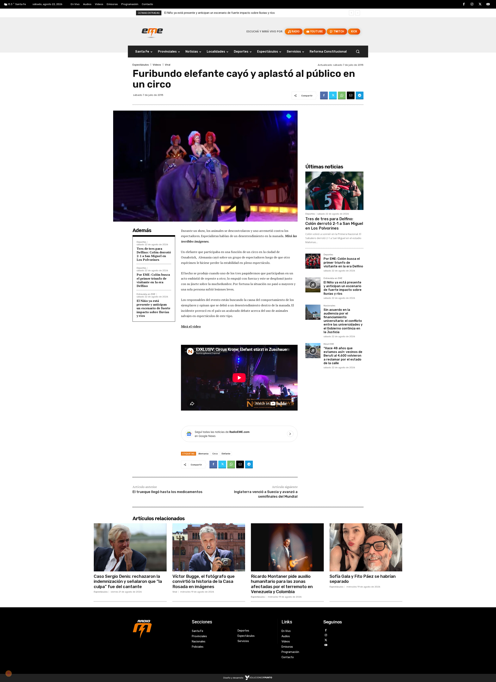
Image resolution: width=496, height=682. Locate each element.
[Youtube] (488, 4)
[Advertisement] (334, 131)
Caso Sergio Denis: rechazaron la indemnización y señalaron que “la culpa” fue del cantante (128, 581)
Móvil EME (329, 344)
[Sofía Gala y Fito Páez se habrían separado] (366, 547)
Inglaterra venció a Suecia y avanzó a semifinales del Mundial (266, 494)
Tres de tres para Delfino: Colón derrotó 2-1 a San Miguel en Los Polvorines (154, 254)
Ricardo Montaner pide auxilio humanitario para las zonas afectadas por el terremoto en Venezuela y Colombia (282, 584)
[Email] (351, 95)
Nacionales (329, 306)
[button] (357, 51)
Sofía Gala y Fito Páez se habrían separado (363, 579)
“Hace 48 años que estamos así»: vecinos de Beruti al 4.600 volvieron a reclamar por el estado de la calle (343, 355)
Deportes (141, 242)
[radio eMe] (159, 628)
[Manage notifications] (8, 673)
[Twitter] (480, 4)
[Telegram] (359, 95)
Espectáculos (141, 64)
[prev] (351, 12)
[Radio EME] (152, 31)
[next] (357, 12)
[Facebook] (464, 4)
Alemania (203, 453)
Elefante (226, 453)
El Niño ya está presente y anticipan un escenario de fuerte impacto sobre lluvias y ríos (153, 308)
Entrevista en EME (146, 294)
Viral (167, 64)
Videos (157, 64)
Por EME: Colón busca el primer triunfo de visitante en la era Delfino (153, 280)
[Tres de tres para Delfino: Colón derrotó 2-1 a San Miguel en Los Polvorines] (334, 191)
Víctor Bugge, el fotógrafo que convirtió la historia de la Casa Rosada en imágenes (203, 581)
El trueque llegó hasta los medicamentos (167, 492)
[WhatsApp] (342, 95)
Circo (215, 453)
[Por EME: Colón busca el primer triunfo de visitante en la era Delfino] (312, 261)
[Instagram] (472, 4)
